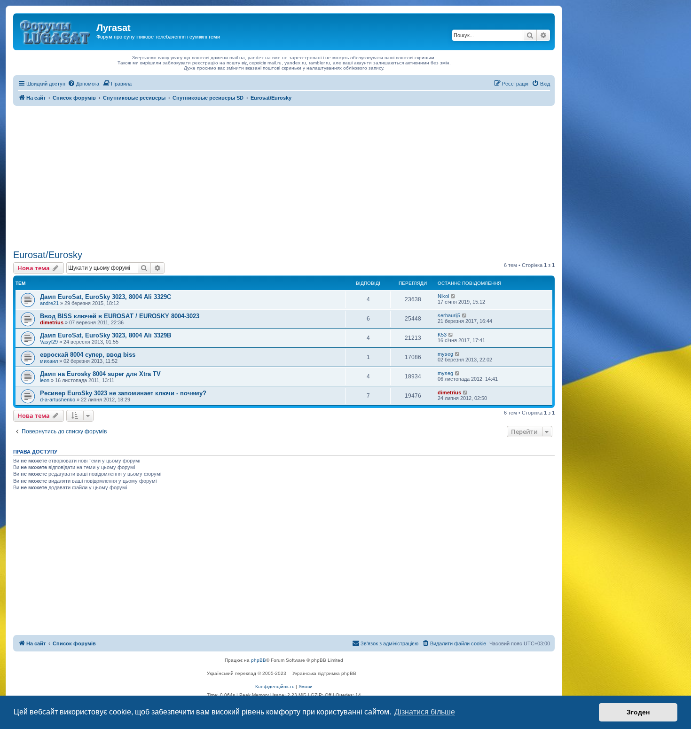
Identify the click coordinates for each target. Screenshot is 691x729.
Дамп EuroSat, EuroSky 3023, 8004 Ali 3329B (105, 335)
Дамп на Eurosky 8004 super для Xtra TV (100, 373)
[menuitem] (83, 83)
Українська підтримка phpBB (324, 673)
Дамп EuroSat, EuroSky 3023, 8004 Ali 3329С (105, 296)
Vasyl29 (49, 342)
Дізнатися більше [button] (424, 712)
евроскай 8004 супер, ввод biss (87, 354)
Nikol (443, 296)
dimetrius (51, 322)
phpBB (258, 660)
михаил (49, 361)
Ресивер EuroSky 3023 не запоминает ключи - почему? (123, 393)
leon (44, 380)
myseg (445, 354)
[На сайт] (56, 31)
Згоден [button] (638, 712)
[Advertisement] (284, 176)
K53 (442, 334)
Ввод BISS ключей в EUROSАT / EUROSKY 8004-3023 (119, 316)
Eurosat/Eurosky (47, 255)
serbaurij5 (449, 315)
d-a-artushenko (57, 399)
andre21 (49, 303)
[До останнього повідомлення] (453, 296)
